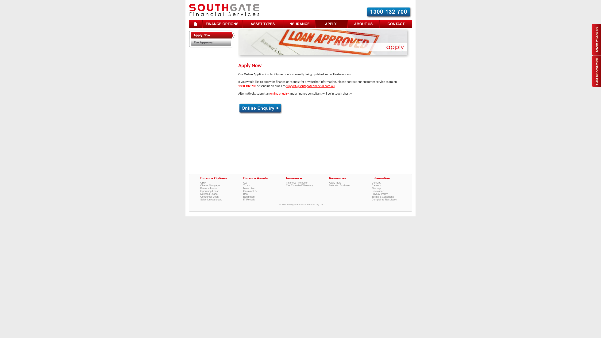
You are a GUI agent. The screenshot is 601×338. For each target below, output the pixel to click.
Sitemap (376, 188)
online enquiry (279, 94)
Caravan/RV (250, 191)
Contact (376, 182)
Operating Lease (209, 191)
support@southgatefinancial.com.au (310, 86)
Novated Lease (209, 193)
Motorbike (248, 188)
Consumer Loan (209, 196)
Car (245, 182)
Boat (245, 193)
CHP (203, 182)
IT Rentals (249, 199)
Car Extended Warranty (299, 185)
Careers (376, 185)
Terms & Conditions (383, 196)
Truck (246, 185)
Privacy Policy (380, 193)
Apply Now (335, 182)
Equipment (249, 196)
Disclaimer (378, 191)
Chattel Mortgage (210, 185)
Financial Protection (297, 182)
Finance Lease (208, 188)
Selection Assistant (211, 199)
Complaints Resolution (384, 199)
